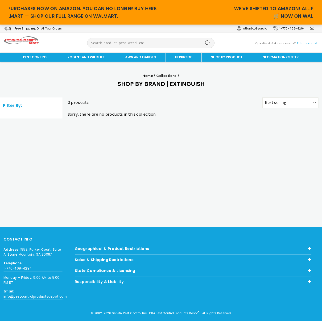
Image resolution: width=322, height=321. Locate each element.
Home (148, 76)
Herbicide (183, 57)
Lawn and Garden (140, 57)
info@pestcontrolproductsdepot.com (33, 296)
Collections (166, 76)
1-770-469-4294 (292, 28)
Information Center (280, 57)
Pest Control (35, 57)
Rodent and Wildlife (85, 57)
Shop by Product (227, 57)
